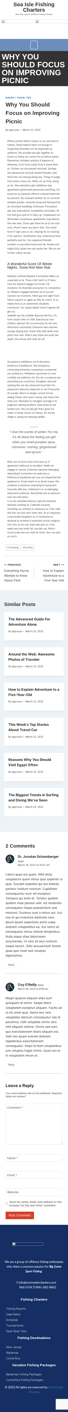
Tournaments (15, 1325)
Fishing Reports (16, 1308)
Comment (15, 1107)
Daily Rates (13, 1314)
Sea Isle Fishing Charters (34, 7)
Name (12, 1158)
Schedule (12, 1319)
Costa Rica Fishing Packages (24, 1379)
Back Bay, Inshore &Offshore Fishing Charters (34, 14)
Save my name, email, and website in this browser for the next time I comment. (35, 1203)
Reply (11, 964)
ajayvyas (14, 129)
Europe (10, 97)
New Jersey (13, 1347)
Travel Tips (24, 97)
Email (12, 1175)
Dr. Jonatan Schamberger (38, 857)
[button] (34, 45)
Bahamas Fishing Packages (24, 1374)
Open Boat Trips (16, 1331)
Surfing (28, 547)
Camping (13, 547)
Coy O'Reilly (27, 985)
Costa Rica (13, 1358)
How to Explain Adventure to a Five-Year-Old (53, 572)
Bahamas (12, 1352)
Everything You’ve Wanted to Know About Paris (16, 572)
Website (12, 1192)
